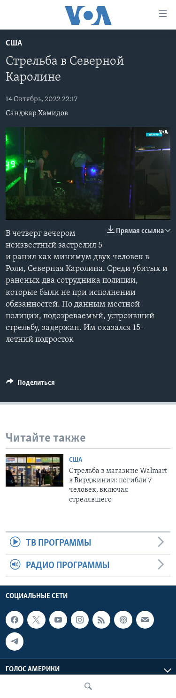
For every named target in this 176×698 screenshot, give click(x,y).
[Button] (30, 385)
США (14, 43)
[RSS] (101, 620)
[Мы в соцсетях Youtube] (58, 620)
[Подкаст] (123, 620)
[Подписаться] (145, 620)
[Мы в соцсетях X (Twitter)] (36, 620)
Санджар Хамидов (37, 113)
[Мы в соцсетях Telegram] (14, 641)
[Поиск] (88, 686)
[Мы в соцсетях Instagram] (80, 620)
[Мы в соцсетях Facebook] (14, 620)
